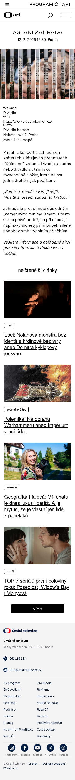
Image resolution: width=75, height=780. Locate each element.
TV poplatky (12, 696)
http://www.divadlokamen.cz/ (28, 121)
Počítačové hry (16, 409)
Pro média (44, 683)
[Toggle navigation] (7, 5)
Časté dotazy (46, 729)
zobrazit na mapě (17, 139)
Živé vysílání (11, 689)
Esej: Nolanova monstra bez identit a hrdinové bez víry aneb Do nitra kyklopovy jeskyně (35, 343)
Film (9, 325)
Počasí (8, 716)
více (37, 608)
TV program (11, 683)
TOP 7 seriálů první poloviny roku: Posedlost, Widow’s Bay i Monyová (36, 586)
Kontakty (43, 736)
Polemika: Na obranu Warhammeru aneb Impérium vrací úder (36, 425)
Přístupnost (10, 768)
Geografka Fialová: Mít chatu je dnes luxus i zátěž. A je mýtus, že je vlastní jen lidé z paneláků (36, 505)
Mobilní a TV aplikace (18, 729)
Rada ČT (43, 709)
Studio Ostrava (47, 703)
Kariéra (42, 716)
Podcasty (9, 709)
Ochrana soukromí (54, 763)
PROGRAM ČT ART (50, 4)
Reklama (43, 689)
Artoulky (12, 487)
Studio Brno (45, 696)
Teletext (9, 703)
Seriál (10, 571)
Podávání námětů (49, 723)
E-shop (8, 723)
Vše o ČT (9, 736)
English (33, 763)
